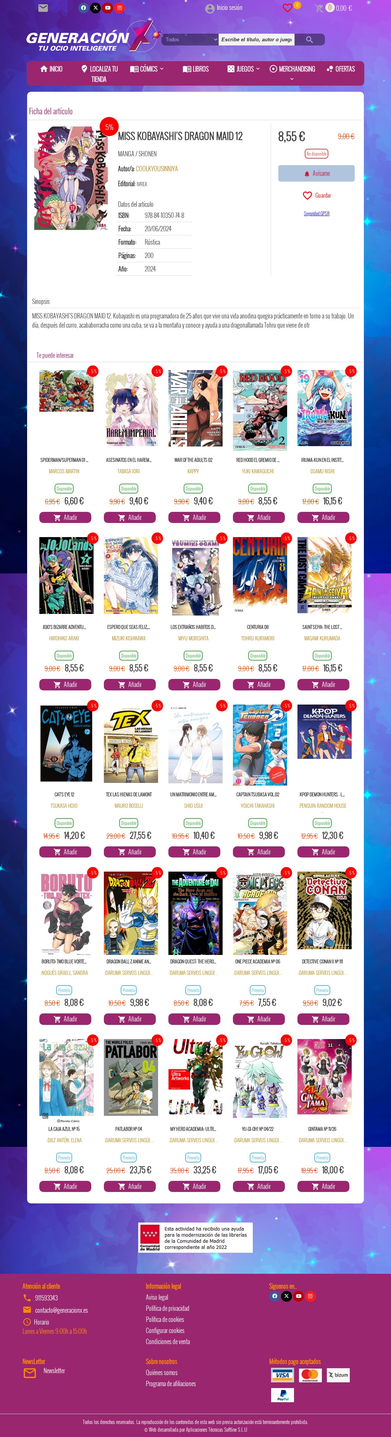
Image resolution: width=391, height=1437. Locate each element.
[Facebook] (83, 8)
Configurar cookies (165, 1330)
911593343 (46, 1297)
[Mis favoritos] (287, 7)
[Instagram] (119, 8)
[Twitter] (95, 8)
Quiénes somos (162, 1372)
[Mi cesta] (319, 7)
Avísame (320, 173)
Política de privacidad (167, 1308)
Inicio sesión (229, 7)
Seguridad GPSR (317, 213)
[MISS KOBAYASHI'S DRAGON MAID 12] (71, 178)
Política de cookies (165, 1319)
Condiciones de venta (168, 1341)
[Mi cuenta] (210, 7)
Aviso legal (157, 1297)
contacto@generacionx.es (61, 1310)
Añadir (69, 517)
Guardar (322, 195)
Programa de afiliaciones (171, 1383)
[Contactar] (44, 7)
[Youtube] (107, 8)
